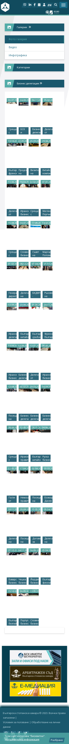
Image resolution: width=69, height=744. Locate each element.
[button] (55, 5)
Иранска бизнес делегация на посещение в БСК (25, 212)
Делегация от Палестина (34, 376)
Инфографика (18, 55)
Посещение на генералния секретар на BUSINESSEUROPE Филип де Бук (25, 540)
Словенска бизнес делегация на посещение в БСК (34, 622)
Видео (13, 47)
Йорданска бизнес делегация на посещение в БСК (34, 581)
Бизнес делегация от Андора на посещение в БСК (47, 417)
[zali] (34, 657)
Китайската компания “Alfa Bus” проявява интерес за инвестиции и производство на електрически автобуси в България (47, 171)
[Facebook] (34, 5)
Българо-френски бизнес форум (13, 171)
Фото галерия (18, 39)
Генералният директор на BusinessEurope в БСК (13, 294)
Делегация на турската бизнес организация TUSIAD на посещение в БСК (48, 540)
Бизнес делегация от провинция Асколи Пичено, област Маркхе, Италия (23, 376)
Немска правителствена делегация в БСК (25, 499)
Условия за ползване (16, 722)
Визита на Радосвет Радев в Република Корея (34, 171)
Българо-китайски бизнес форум (36, 458)
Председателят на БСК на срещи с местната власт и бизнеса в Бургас (23, 171)
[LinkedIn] (30, 5)
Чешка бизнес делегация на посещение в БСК (23, 581)
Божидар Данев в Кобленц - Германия (48, 499)
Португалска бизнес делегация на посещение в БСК (25, 622)
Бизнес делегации (28, 83)
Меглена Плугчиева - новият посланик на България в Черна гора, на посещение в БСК (47, 212)
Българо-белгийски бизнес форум (13, 622)
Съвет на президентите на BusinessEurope (36, 253)
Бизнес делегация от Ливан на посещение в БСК (34, 417)
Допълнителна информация (22, 739)
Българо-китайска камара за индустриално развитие (25, 335)
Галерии (22, 27)
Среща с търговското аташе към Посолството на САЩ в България (34, 212)
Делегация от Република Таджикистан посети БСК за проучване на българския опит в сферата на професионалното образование (13, 212)
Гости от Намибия (13, 499)
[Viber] (25, 5)
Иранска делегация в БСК (13, 335)
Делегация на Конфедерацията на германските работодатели (25, 294)
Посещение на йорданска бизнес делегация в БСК (13, 417)
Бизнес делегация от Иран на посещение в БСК (25, 417)
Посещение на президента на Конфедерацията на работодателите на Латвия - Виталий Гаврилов (36, 499)
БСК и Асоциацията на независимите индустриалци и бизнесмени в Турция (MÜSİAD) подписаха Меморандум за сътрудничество (25, 131)
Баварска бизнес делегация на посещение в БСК (13, 581)
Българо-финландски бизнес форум (47, 581)
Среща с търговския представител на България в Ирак (13, 253)
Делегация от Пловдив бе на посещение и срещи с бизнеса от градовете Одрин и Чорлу (48, 131)
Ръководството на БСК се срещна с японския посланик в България (48, 294)
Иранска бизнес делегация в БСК (47, 376)
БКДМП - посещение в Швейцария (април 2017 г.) (36, 294)
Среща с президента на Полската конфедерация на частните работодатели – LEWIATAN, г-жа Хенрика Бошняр (13, 458)
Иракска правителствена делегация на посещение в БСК (25, 458)
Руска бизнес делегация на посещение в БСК (47, 458)
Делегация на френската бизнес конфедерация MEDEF (13, 540)
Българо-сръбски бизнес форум (36, 335)
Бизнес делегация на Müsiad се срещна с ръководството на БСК (36, 131)
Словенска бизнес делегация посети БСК (25, 253)
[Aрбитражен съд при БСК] (34, 673)
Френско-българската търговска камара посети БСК (48, 335)
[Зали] (39, 5)
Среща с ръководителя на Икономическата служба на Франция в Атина (13, 131)
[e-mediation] (34, 689)
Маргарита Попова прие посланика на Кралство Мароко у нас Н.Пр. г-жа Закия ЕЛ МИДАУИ (47, 253)
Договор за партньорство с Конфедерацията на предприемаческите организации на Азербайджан (36, 540)
